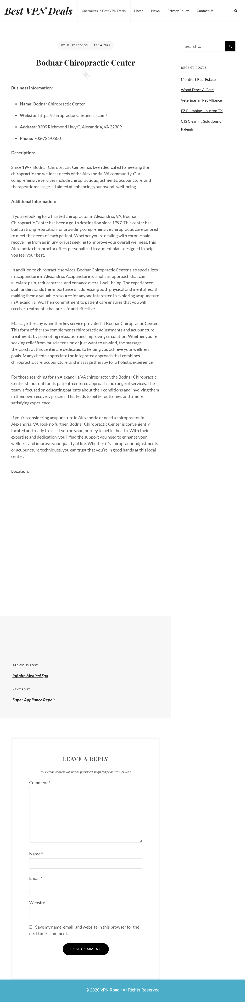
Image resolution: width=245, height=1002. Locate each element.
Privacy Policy (178, 11)
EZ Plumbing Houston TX (202, 110)
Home (138, 11)
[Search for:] (203, 46)
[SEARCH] (236, 10)
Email (35, 878)
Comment (39, 782)
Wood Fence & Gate (197, 89)
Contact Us (205, 11)
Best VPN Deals (38, 10)
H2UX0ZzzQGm (77, 45)
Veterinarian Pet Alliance (201, 100)
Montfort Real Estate (198, 79)
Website (37, 902)
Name (36, 853)
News (155, 11)
